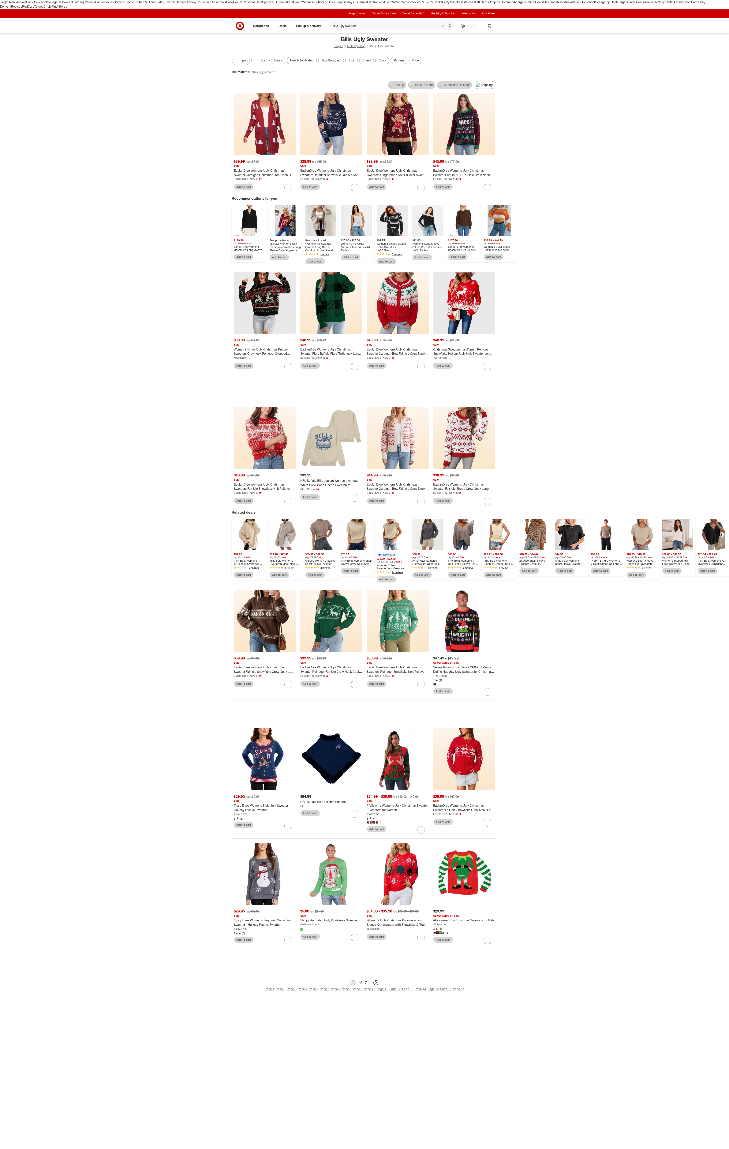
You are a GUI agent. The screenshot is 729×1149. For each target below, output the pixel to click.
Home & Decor (124, 2)
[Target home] (240, 25)
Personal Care (252, 2)
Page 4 (302, 989)
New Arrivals (565, 2)
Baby (229, 2)
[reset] (443, 26)
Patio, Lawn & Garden (171, 2)
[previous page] (353, 983)
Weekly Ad (651, 2)
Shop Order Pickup (670, 2)
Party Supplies (452, 2)
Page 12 (395, 989)
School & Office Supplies (331, 2)
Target (338, 46)
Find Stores (59, 6)
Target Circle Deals (631, 2)
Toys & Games (357, 2)
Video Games (401, 2)
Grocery (191, 2)
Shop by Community (502, 2)
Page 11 (382, 989)
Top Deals (611, 2)
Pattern (399, 60)
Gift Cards (482, 2)
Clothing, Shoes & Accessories (93, 2)
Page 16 (445, 989)
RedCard (28, 6)
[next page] (376, 983)
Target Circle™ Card (384, 13)
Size (351, 60)
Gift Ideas (468, 2)
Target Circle (43, 6)
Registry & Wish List (443, 13)
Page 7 (335, 989)
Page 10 (369, 989)
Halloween (65, 2)
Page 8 (346, 989)
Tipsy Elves (240, 814)
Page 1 (269, 989)
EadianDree (241, 178)
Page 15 (433, 989)
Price (415, 60)
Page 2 (280, 989)
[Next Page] (494, 61)
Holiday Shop (356, 46)
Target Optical (525, 2)
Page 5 (313, 989)
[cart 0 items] (489, 26)
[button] (387, 554)
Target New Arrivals (13, 2)
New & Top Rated (301, 60)
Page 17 (458, 989)
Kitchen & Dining (145, 2)
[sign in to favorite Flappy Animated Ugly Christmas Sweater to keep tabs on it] (354, 937)
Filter (244, 61)
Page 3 (291, 989)
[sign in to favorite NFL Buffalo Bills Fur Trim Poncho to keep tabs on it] (354, 814)
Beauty (238, 2)
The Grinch (440, 675)
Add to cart (243, 187)
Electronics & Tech (379, 2)
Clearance (550, 2)
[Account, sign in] (470, 26)
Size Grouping (331, 60)
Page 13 (407, 989)
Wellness (308, 2)
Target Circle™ (357, 13)
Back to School (36, 2)
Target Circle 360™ (413, 13)
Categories (261, 26)
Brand (366, 60)
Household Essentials (211, 2)
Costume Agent (309, 924)
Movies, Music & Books (426, 2)
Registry (16, 6)
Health (297, 2)
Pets (290, 2)
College (52, 2)
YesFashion (240, 357)
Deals (539, 2)
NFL (302, 489)
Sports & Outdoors (274, 2)
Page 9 (357, 989)
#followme (373, 814)
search (450, 26)
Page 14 (420, 989)
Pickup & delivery (308, 26)
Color (382, 60)
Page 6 (324, 989)
